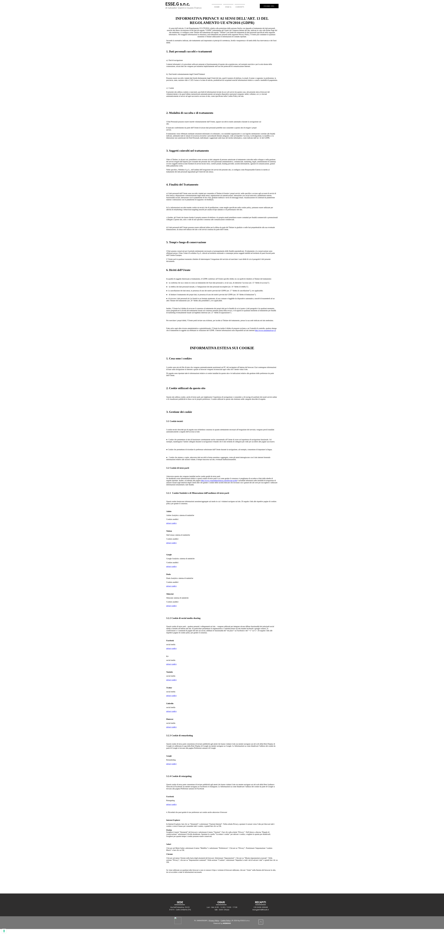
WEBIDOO (227, 923)
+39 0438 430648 (260, 907)
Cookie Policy (226, 920)
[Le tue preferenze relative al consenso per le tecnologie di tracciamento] (4, 931)
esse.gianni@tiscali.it (260, 909)
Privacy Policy (214, 920)
